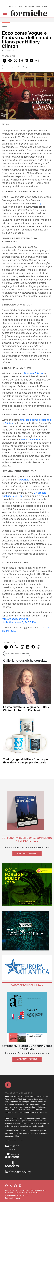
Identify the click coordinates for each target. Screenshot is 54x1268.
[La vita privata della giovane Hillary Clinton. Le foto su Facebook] (27, 684)
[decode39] (27, 1164)
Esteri (4, 27)
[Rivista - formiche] (27, 1147)
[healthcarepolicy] (27, 1172)
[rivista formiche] (27, 1018)
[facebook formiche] (6, 1185)
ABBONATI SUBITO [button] (27, 853)
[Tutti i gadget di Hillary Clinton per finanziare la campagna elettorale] (27, 734)
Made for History (30, 439)
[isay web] (17, 1198)
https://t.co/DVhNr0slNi (15, 619)
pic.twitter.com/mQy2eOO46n (19, 622)
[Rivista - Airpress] (27, 1155)
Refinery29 (23, 479)
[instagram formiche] (15, 1185)
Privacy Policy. (22, 1195)
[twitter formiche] (11, 1185)
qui (41, 203)
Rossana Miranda (11, 51)
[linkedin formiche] (20, 1185)
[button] (5, 14)
